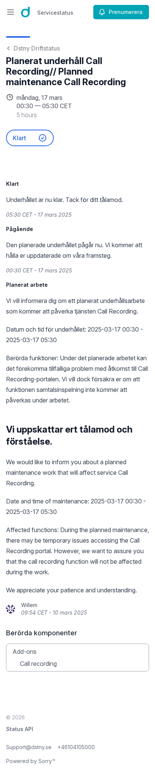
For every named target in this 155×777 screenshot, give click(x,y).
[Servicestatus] (25, 12)
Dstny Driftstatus (37, 48)
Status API (19, 729)
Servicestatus (55, 12)
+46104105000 (76, 747)
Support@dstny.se (29, 747)
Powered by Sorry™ (30, 761)
